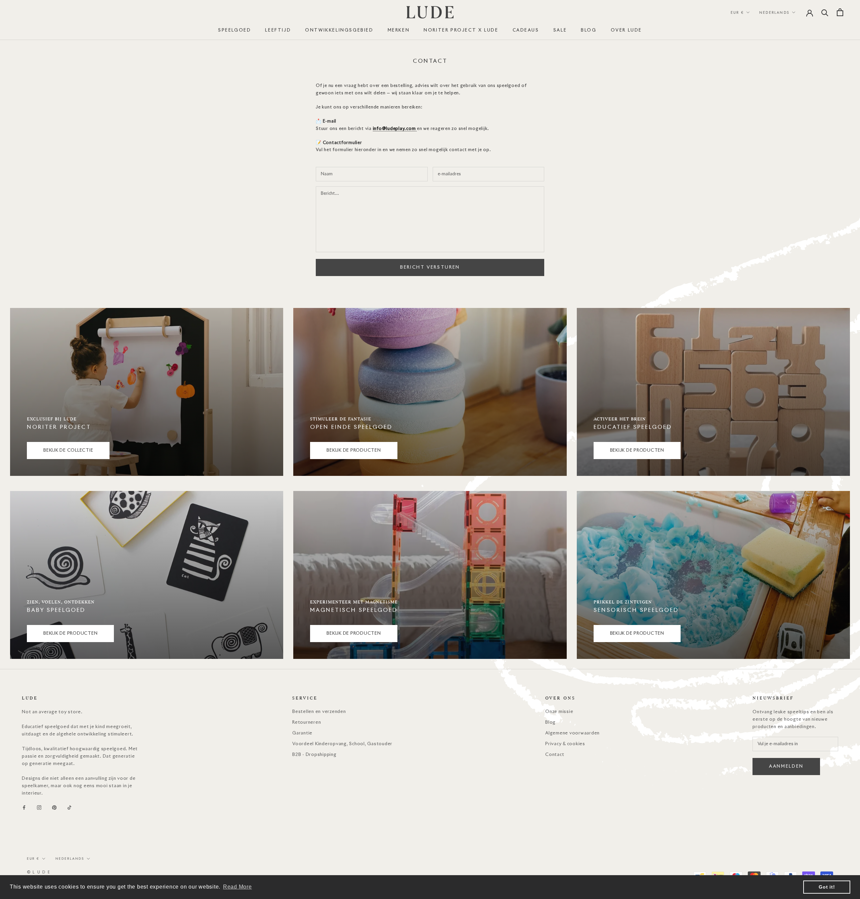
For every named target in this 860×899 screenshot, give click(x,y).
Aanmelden (786, 766)
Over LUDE (626, 30)
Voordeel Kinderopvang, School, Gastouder (342, 744)
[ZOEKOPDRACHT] (824, 12)
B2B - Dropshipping (314, 755)
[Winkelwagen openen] (840, 12)
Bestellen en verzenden (319, 712)
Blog (550, 722)
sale (560, 30)
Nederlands (774, 12)
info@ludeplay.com (394, 129)
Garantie (302, 733)
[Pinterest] (54, 807)
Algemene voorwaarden (572, 733)
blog (588, 30)
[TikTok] (69, 807)
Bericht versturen (430, 267)
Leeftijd (278, 30)
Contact (554, 755)
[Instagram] (39, 807)
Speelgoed (234, 30)
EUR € (737, 12)
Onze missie (559, 712)
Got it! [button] (827, 887)
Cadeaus (526, 30)
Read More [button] (237, 887)
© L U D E (38, 872)
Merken (399, 30)
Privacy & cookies (565, 744)
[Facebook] (24, 807)
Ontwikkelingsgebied (339, 30)
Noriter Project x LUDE (461, 30)
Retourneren (306, 722)
